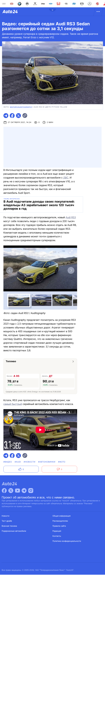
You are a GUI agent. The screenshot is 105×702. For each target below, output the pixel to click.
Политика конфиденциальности (66, 541)
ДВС (65, 177)
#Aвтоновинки (46, 462)
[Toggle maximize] (71, 251)
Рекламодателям (60, 521)
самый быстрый (12, 404)
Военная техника (9, 526)
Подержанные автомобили (14, 531)
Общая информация (61, 516)
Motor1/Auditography (21, 107)
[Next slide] (71, 270)
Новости (5, 516)
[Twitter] (10, 490)
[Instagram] (30, 490)
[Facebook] (4, 490)
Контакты (56, 536)
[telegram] (5, 115)
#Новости (29, 462)
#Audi (18, 462)
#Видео (7, 462)
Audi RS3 (71, 217)
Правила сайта (59, 526)
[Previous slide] (9, 270)
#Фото (61, 462)
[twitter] (18, 115)
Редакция (56, 531)
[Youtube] (17, 490)
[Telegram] (24, 490)
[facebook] (12, 115)
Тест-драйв (7, 521)
